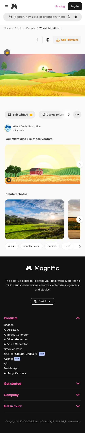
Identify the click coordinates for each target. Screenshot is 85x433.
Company (11, 395)
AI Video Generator (16, 339)
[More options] (37, 40)
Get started (12, 383)
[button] (42, 301)
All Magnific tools (15, 373)
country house (32, 246)
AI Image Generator (16, 334)
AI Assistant (11, 329)
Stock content (13, 349)
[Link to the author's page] (7, 128)
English (42, 301)
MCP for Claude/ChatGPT (24, 354)
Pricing (60, 6)
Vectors (30, 28)
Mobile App (11, 368)
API (6, 363)
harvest (52, 246)
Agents (11, 359)
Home (7, 28)
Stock (18, 28)
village (11, 246)
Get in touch (13, 406)
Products (10, 318)
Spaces (8, 325)
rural (67, 246)
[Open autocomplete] (8, 16)
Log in (75, 6)
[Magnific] (42, 269)
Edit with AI (18, 116)
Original (25, 53)
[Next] (68, 115)
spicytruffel (19, 130)
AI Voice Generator (16, 344)
